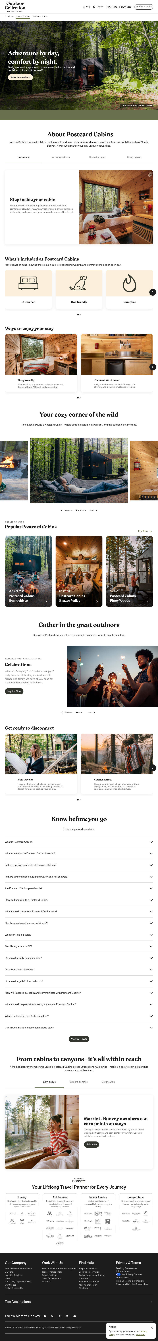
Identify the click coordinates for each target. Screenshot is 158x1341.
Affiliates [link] (46, 1281)
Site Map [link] (83, 1288)
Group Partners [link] (49, 1275)
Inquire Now (14, 691)
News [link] (7, 1278)
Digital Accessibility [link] (14, 1288)
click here (140, 1334)
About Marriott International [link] (18, 1268)
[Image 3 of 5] (80, 510)
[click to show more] (152, 292)
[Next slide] (91, 712)
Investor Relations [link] (13, 1275)
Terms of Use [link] (122, 1277)
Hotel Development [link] (51, 1278)
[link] (41, 363)
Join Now (91, 1144)
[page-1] (77, 314)
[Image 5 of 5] (85, 510)
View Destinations (20, 77)
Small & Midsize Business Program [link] (59, 1268)
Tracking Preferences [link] (126, 1268)
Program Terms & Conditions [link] (130, 1281)
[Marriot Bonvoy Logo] (79, 1180)
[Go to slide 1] (76, 712)
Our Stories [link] (10, 1285)
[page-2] (80, 314)
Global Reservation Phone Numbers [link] (91, 1277)
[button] (98, 6)
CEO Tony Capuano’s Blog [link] (18, 1281)
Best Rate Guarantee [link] (89, 1281)
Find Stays (143, 531)
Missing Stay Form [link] (88, 1285)
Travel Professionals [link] (52, 1272)
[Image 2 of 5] (78, 510)
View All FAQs (79, 1038)
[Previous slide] (66, 712)
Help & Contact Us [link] (88, 1268)
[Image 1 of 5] (76, 510)
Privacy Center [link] (123, 1271)
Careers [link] (9, 1272)
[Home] (15, 12)
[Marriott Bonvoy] (119, 6)
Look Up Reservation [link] (89, 1272)
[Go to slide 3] (81, 712)
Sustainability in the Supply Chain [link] (132, 1284)
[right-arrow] (94, 510)
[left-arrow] (66, 510)
